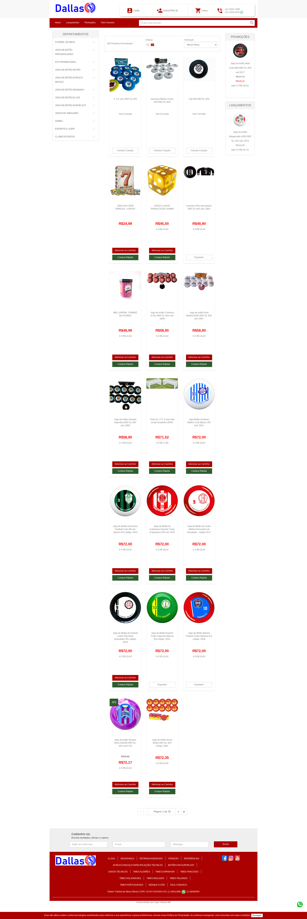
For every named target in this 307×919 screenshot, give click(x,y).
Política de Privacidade (178, 915)
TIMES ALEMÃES (141, 871)
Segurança (127, 858)
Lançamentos (72, 22)
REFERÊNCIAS (191, 858)
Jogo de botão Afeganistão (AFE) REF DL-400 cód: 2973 (240, 141)
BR (169, 902)
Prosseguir (257, 915)
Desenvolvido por (145, 902)
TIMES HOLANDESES (130, 878)
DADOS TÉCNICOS (118, 871)
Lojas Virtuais (161, 902)
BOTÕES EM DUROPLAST (181, 865)
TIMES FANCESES (189, 871)
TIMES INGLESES (155, 878)
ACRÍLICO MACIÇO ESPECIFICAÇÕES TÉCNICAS (138, 865)
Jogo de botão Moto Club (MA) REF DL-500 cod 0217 (240, 74)
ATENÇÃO (173, 858)
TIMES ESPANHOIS (165, 871)
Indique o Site (157, 885)
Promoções (90, 22)
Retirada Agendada (151, 858)
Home (58, 22)
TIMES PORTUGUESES (131, 885)
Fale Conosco (107, 22)
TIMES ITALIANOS (178, 878)
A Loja (111, 858)
